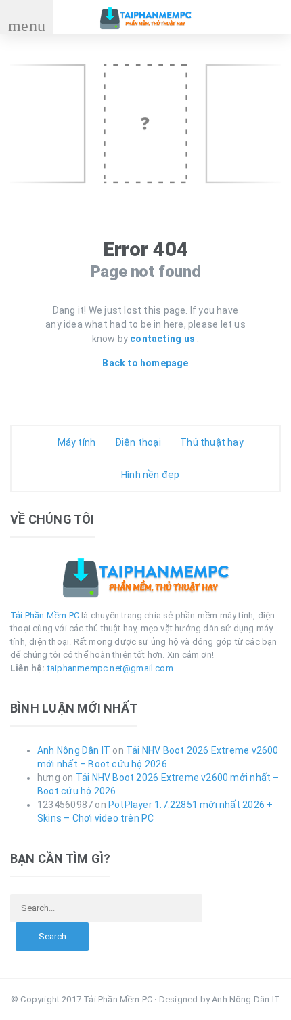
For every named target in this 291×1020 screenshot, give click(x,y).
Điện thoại (136, 442)
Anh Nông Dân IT (73, 750)
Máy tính (75, 442)
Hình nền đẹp (149, 474)
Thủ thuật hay (211, 442)
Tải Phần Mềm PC (44, 615)
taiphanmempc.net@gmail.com (110, 668)
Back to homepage (145, 363)
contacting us (163, 338)
